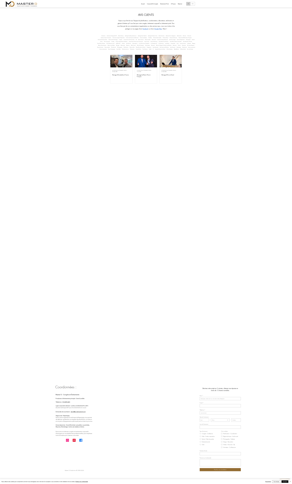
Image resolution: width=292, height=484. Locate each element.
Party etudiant (107, 47)
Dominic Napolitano (181, 39)
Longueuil (189, 43)
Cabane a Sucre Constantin (106, 37)
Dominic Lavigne (172, 39)
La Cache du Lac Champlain (144, 43)
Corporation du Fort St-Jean (129, 39)
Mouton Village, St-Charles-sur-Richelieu (163, 45)
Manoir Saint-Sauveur (102, 45)
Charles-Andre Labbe (157, 37)
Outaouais (184, 45)
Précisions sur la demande (205, 458)
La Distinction (161, 43)
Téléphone (202, 410)
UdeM (150, 49)
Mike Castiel (133, 45)
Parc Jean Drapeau (190, 45)
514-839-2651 (66, 402)
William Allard (183, 49)
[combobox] (220, 420)
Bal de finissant (161, 35)
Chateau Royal (165, 37)
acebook (145, 29)
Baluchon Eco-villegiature (171, 35)
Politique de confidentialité (81, 481)
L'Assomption (134, 43)
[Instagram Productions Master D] (67, 440)
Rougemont (149, 47)
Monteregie (147, 45)
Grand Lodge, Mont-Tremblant (121, 41)
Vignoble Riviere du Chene (160, 49)
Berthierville (179, 35)
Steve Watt (118, 49)
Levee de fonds (183, 43)
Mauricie (128, 45)
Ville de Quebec (170, 49)
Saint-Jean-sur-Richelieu (164, 47)
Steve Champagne (111, 49)
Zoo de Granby (190, 49)
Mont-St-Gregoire (140, 45)
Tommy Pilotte (138, 49)
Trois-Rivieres (145, 49)
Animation (103, 35)
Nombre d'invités (203, 450)
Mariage (117, 45)
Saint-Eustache (155, 47)
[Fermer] (290, 481)
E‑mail (201, 403)
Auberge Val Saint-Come (152, 35)
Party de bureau (100, 47)
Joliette (123, 43)
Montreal (153, 45)
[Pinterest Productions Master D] (74, 440)
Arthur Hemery (120, 35)
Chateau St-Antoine (173, 37)
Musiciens (175, 45)
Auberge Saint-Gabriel (142, 35)
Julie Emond (128, 43)
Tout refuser (276, 481)
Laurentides (173, 43)
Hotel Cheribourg (154, 41)
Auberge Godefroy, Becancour (130, 35)
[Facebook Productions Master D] (80, 440)
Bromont (184, 35)
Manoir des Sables (111, 45)
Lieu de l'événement (204, 424)
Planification (126, 47)
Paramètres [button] (268, 481)
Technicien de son (125, 49)
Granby (112, 41)
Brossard (189, 35)
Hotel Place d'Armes (101, 43)
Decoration (154, 39)
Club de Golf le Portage (113, 39)
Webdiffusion (176, 49)
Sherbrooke (184, 47)
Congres (120, 39)
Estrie (101, 41)
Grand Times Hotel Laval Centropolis (136, 41)
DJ (136, 39)
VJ (153, 49)
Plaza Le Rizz (132, 47)
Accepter (285, 481)
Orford (179, 45)
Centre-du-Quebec (143, 37)
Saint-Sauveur (172, 47)
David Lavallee (147, 39)
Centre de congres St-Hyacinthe (118, 37)
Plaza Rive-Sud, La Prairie (140, 47)
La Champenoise (154, 43)
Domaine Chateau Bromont (162, 39)
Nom (201, 395)
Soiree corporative (191, 47)
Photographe (119, 47)
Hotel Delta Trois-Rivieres (163, 41)
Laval (178, 43)
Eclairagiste (188, 39)
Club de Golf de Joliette (102, 39)
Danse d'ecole (141, 39)
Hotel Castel (146, 41)
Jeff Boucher (118, 43)
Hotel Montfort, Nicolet (187, 41)
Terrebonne (132, 49)
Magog (193, 43)
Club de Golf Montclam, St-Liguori (185, 37)
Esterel (193, 39)
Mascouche (123, 45)
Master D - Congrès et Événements (67, 395)
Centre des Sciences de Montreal (132, 37)
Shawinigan (179, 47)
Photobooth (113, 47)
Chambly (150, 37)
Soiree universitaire (103, 49)
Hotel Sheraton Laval (110, 43)
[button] (173, 3)
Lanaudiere (167, 43)
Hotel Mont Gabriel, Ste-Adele (176, 41)
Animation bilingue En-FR (112, 35)
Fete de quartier (107, 41)
